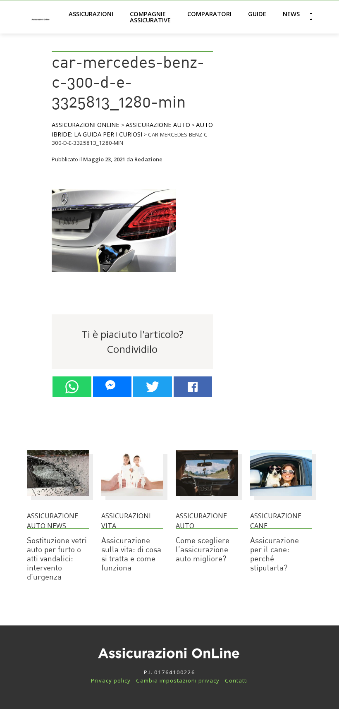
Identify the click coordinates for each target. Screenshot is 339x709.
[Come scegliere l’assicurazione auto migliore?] (207, 499)
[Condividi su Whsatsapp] (72, 386)
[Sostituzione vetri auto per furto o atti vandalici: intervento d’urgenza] (58, 499)
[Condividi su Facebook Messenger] (112, 386)
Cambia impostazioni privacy (178, 680)
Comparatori (209, 14)
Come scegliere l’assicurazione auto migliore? (202, 550)
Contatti (236, 680)
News (291, 14)
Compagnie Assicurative (150, 17)
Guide (257, 14)
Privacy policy (111, 680)
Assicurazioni (91, 14)
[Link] (114, 275)
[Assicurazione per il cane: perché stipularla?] (281, 499)
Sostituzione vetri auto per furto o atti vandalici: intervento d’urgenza (57, 559)
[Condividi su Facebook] (193, 386)
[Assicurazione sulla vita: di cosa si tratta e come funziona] (132, 499)
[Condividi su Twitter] (152, 386)
